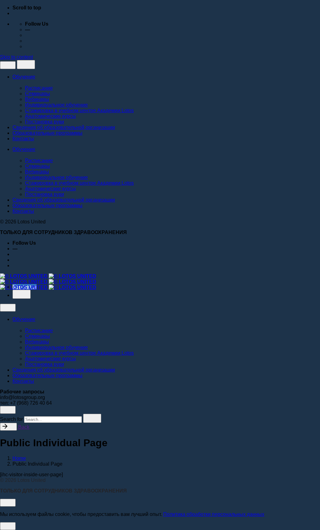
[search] (92, 418)
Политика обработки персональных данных (213, 514)
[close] (8, 65)
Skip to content (16, 57)
